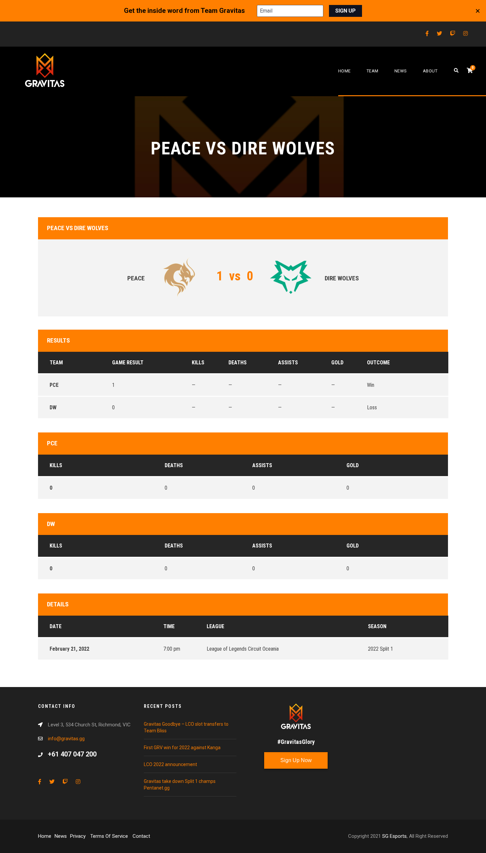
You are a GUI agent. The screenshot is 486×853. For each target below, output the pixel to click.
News (400, 70)
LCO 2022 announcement (170, 764)
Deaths (174, 465)
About (430, 70)
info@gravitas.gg (66, 739)
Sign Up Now (296, 760)
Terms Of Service (109, 836)
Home (344, 70)
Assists (262, 465)
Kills (56, 465)
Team (373, 70)
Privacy (78, 836)
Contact (141, 836)
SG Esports (394, 836)
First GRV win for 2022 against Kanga (182, 747)
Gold (352, 465)
